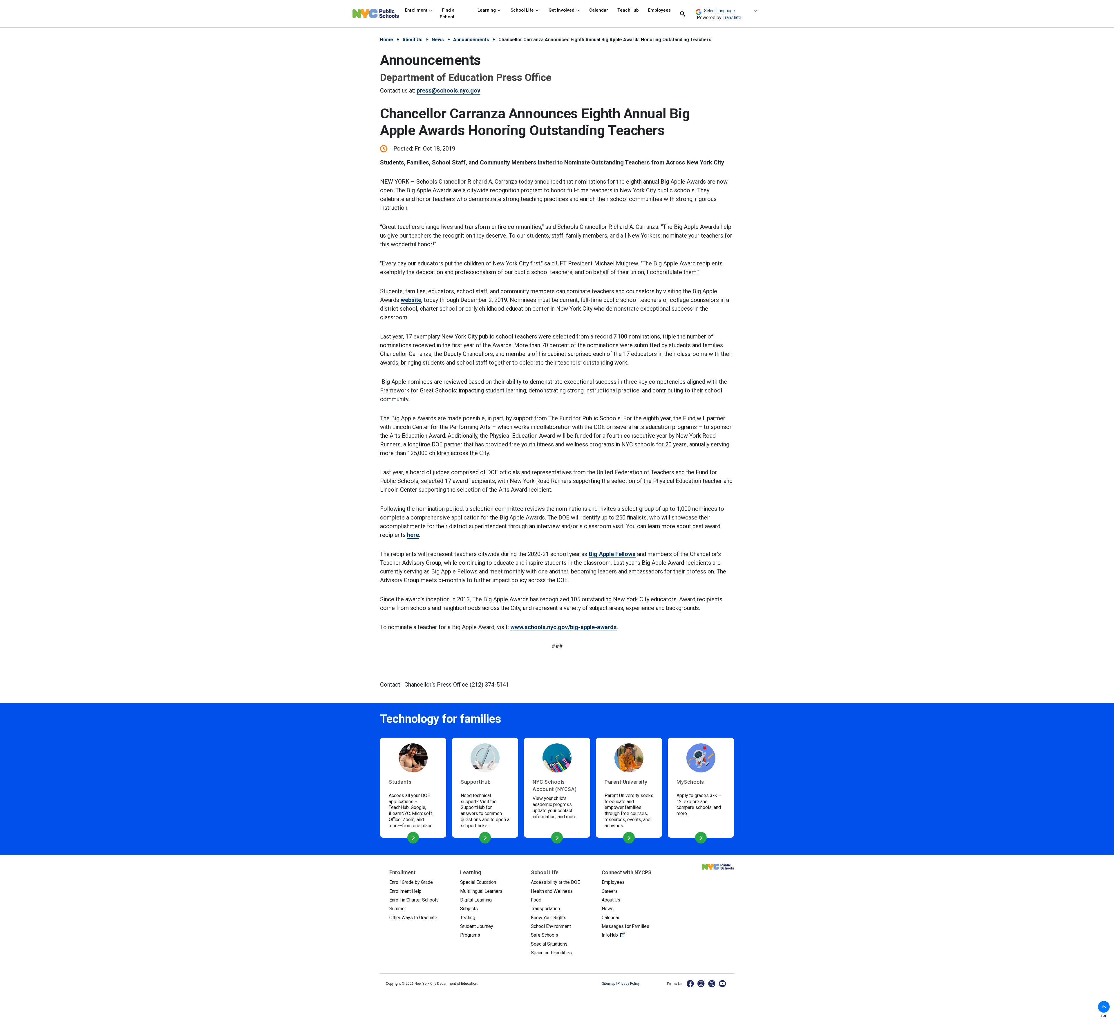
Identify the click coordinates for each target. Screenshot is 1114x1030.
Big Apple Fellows (612, 554)
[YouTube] (723, 983)
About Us (412, 39)
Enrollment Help (405, 891)
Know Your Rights (548, 917)
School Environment (551, 926)
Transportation (545, 908)
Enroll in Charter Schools (414, 900)
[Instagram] (701, 983)
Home (386, 39)
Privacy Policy (629, 984)
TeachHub (628, 10)
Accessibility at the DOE (555, 882)
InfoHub (632, 935)
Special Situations (549, 944)
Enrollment (416, 10)
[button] (1104, 1007)
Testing (467, 917)
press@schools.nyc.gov (448, 90)
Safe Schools (544, 935)
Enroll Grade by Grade (411, 882)
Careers (610, 891)
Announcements (471, 39)
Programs (470, 935)
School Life (523, 10)
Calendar (598, 10)
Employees (659, 10)
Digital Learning (476, 900)
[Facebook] (691, 983)
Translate (732, 17)
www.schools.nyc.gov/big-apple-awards (563, 627)
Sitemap (609, 984)
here (413, 534)
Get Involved (562, 10)
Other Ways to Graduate (413, 917)
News (438, 39)
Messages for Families (625, 926)
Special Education (478, 882)
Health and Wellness (552, 891)
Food (536, 900)
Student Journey (476, 926)
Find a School (447, 13)
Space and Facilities (551, 952)
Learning (487, 10)
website (411, 299)
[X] (712, 983)
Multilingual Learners (481, 891)
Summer (397, 908)
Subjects (469, 908)
